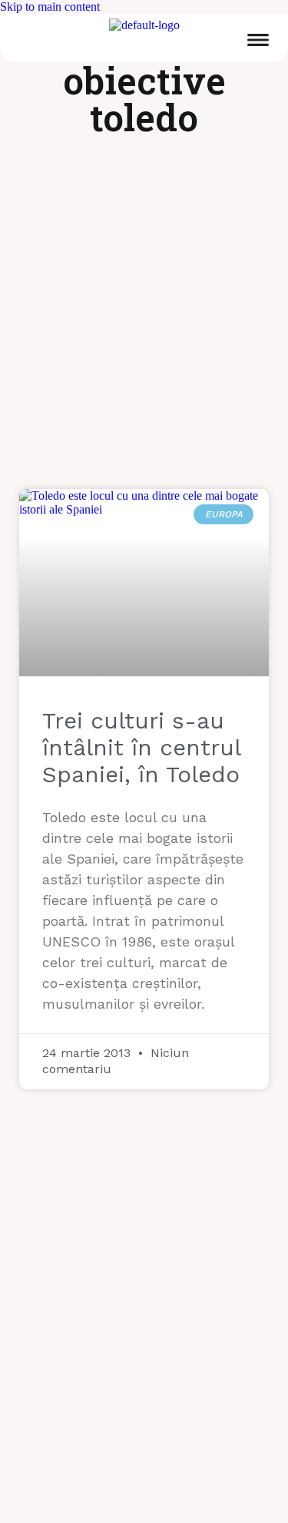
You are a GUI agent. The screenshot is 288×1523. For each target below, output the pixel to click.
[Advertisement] (144, 322)
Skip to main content (50, 6)
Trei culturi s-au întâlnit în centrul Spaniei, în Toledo (141, 747)
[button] (258, 41)
